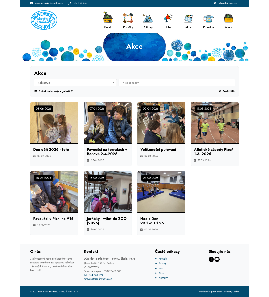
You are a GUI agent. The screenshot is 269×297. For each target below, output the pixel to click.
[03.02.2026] (161, 191)
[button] (229, 20)
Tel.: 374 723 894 (93, 275)
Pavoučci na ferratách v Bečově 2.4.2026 (107, 151)
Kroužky (163, 258)
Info (161, 268)
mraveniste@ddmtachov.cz (49, 3)
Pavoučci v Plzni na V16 (53, 219)
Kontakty (163, 278)
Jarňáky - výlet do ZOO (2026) (107, 221)
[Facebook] (211, 259)
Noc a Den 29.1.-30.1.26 (152, 221)
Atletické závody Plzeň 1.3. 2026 (213, 151)
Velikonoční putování (158, 149)
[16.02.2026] (108, 191)
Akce (161, 273)
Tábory (162, 263)
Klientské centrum (228, 3)
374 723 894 (80, 3)
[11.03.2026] (215, 122)
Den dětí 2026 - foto (51, 149)
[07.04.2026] (108, 122)
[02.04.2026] (161, 122)
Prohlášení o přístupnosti (210, 291)
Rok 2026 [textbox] (44, 83)
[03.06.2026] (54, 122)
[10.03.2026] (54, 191)
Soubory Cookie (231, 291)
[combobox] (75, 82)
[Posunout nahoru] (260, 288)
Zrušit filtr (229, 91)
